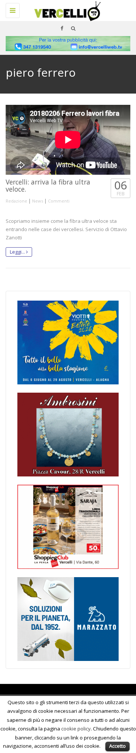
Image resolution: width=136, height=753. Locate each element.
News (37, 201)
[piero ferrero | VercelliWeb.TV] (66, 9)
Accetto (117, 745)
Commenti (59, 201)
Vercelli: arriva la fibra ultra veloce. (48, 185)
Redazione (16, 201)
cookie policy (76, 728)
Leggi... (18, 251)
